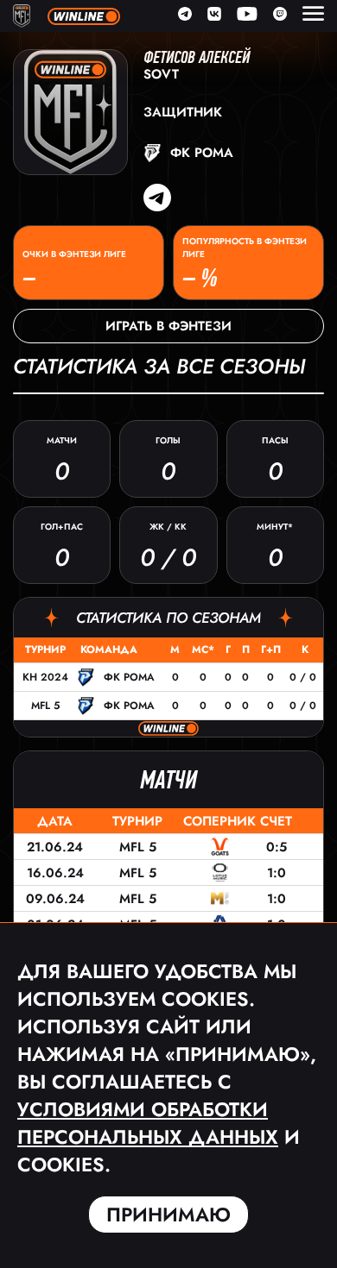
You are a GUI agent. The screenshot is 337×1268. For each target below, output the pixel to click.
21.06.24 (55, 847)
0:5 (276, 847)
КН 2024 (45, 677)
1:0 (276, 872)
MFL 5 (45, 705)
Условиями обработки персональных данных (147, 1123)
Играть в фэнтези (168, 326)
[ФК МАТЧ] (220, 898)
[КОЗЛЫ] (220, 847)
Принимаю (168, 1214)
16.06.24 (55, 872)
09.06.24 (55, 898)
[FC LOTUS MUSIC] (220, 872)
